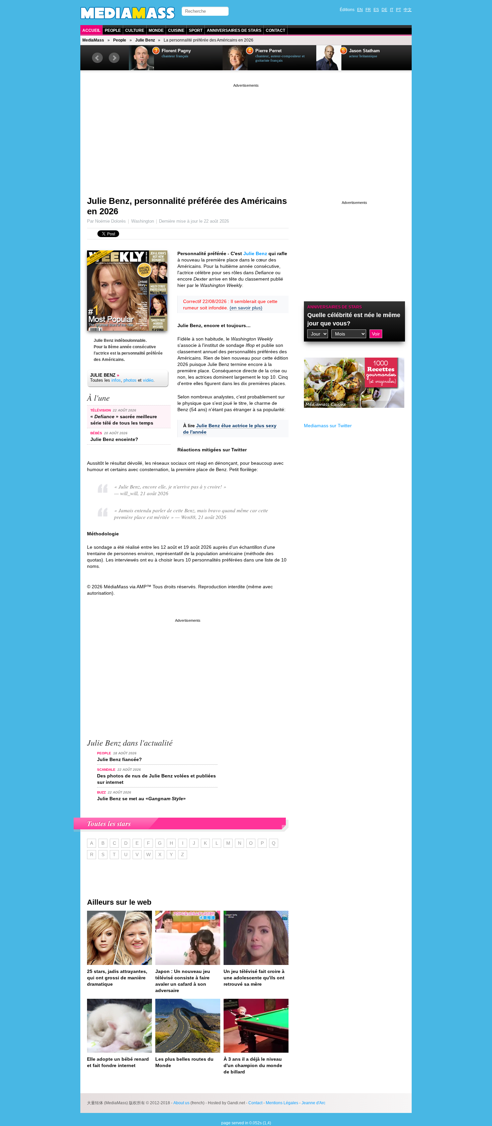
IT (391, 9)
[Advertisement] (246, 135)
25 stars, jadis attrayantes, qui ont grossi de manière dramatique (117, 978)
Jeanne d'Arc (313, 1103)
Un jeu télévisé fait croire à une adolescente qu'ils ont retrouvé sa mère (254, 978)
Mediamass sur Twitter (328, 425)
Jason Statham (364, 51)
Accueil (91, 30)
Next (114, 58)
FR (368, 9)
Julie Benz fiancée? (119, 759)
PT (398, 9)
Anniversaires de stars (234, 30)
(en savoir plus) (246, 307)
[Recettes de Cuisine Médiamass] (354, 413)
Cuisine (176, 30)
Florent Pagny (176, 51)
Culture (134, 30)
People (113, 30)
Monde (156, 30)
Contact (275, 30)
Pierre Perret (268, 51)
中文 (408, 9)
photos (130, 380)
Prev (97, 58)
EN (360, 9)
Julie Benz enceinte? (114, 439)
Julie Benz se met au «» (141, 798)
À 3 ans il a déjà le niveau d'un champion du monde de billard (253, 1065)
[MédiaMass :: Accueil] (127, 13)
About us (181, 1103)
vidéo (148, 380)
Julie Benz (145, 40)
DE (384, 9)
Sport (195, 30)
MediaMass (93, 40)
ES (376, 9)
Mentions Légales (282, 1103)
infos (116, 380)
